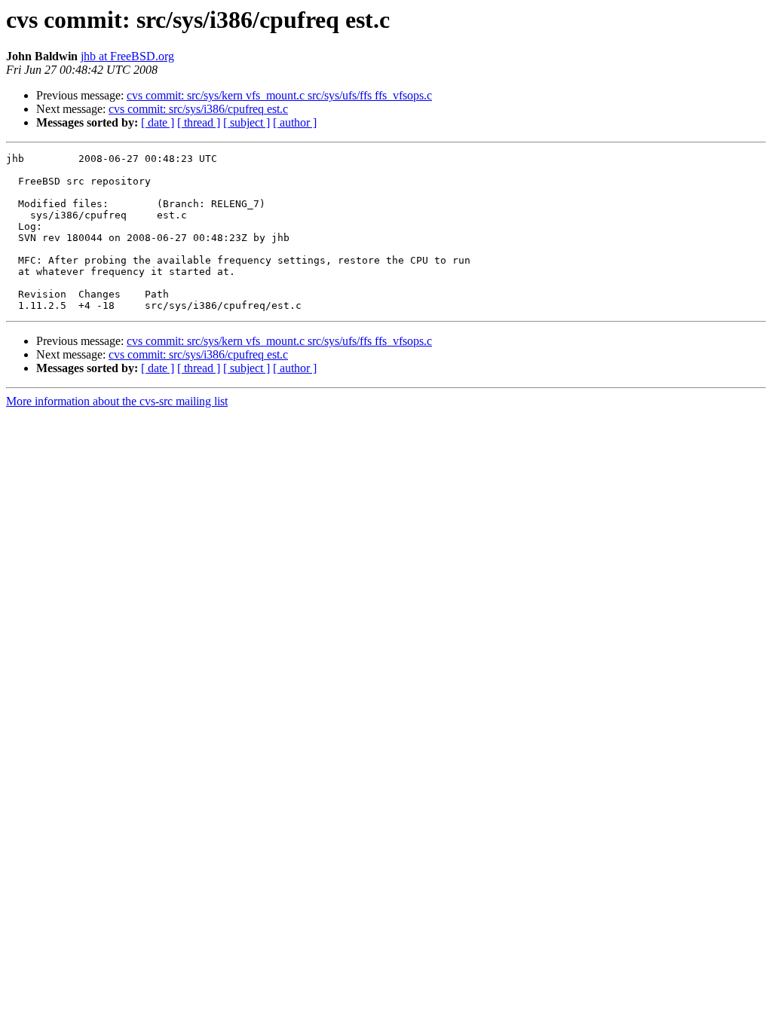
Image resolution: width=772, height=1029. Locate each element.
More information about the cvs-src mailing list (117, 401)
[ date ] (157, 122)
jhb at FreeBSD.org (127, 56)
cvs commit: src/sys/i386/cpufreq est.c (198, 108)
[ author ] (295, 122)
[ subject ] (246, 122)
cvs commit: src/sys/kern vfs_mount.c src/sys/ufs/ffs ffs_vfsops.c (279, 95)
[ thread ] (198, 122)
